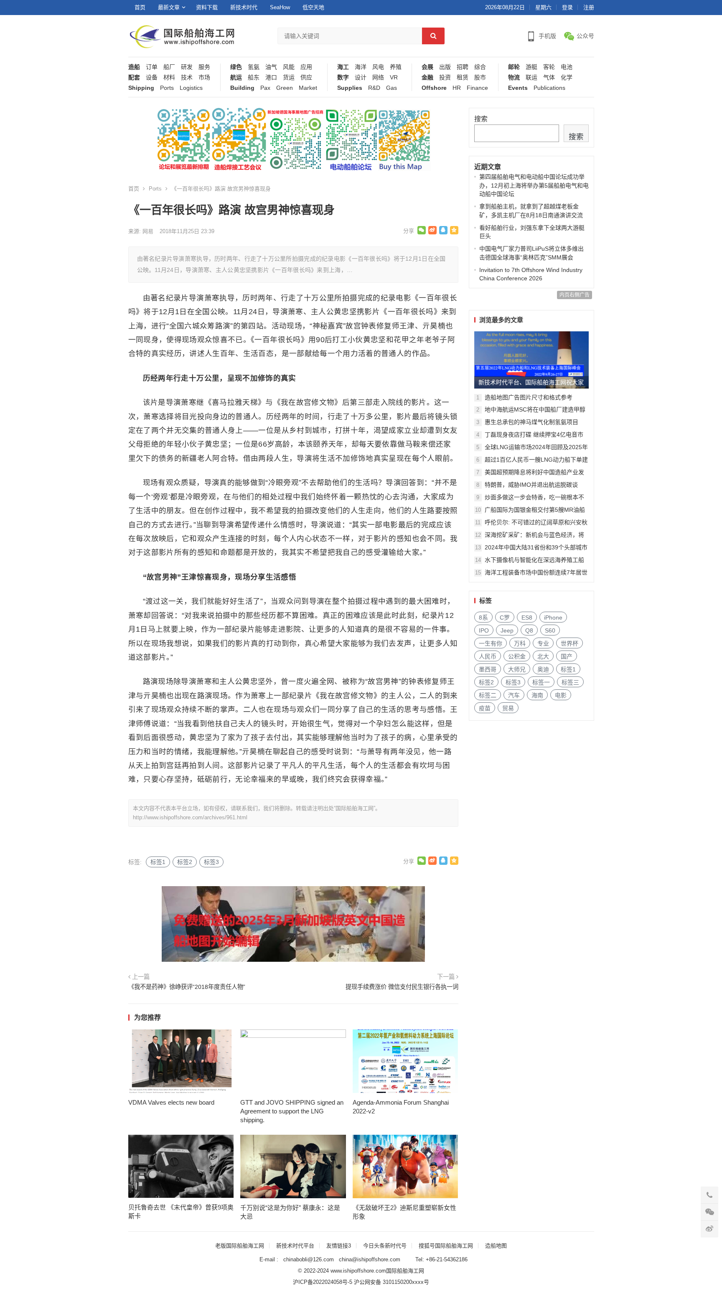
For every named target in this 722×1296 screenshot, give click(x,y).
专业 (543, 643)
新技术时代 (243, 7)
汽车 (514, 695)
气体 (549, 77)
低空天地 (313, 7)
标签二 (487, 695)
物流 (514, 77)
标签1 (157, 862)
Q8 (529, 630)
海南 (537, 695)
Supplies (349, 88)
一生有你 (490, 643)
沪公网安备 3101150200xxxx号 (391, 1282)
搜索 (481, 118)
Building (242, 88)
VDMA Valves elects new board (171, 1102)
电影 (561, 695)
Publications (549, 88)
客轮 (549, 67)
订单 (152, 67)
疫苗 (485, 708)
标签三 (570, 682)
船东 (253, 77)
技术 (187, 77)
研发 (187, 67)
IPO (484, 630)
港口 (271, 77)
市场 (204, 77)
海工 (343, 67)
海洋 (360, 67)
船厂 (169, 67)
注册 (588, 7)
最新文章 (169, 7)
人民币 (487, 656)
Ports (167, 88)
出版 (445, 67)
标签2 (184, 862)
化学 (566, 77)
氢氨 (253, 67)
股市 (480, 77)
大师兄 (517, 669)
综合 (480, 67)
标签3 (211, 862)
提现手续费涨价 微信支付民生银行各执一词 (402, 986)
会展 (427, 67)
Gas (391, 88)
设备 (152, 77)
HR (457, 88)
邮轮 (514, 67)
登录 (567, 7)
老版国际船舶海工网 (239, 1246)
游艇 (531, 67)
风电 (378, 67)
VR (394, 77)
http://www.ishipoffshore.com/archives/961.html (190, 817)
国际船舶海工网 (405, 1271)
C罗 (505, 617)
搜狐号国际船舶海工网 (446, 1246)
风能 (289, 67)
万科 (520, 643)
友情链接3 (338, 1246)
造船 (134, 67)
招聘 (462, 67)
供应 (306, 77)
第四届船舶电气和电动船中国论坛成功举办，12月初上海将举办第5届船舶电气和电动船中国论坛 (534, 185)
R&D (374, 88)
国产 (566, 656)
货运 (289, 77)
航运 (236, 77)
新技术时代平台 (295, 1246)
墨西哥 (487, 669)
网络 (378, 77)
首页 (140, 7)
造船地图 (496, 1246)
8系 (483, 617)
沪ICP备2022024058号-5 (322, 1282)
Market (308, 88)
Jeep (507, 630)
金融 (427, 77)
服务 (204, 67)
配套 (134, 77)
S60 (550, 630)
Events (518, 88)
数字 (343, 77)
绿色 (236, 67)
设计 (360, 77)
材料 (169, 77)
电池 (566, 67)
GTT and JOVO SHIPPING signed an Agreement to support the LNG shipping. (291, 1111)
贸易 (508, 708)
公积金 (517, 656)
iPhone (553, 617)
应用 (306, 67)
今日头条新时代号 (385, 1246)
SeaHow (280, 7)
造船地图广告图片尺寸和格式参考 (528, 397)
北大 (543, 656)
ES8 (526, 617)
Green (284, 88)
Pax (265, 88)
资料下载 (207, 7)
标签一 (541, 682)
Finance (477, 88)
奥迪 (543, 669)
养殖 (396, 67)
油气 (271, 67)
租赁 (462, 77)
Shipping (141, 88)
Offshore (434, 88)
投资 (445, 77)
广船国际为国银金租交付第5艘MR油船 (535, 509)
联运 (531, 77)
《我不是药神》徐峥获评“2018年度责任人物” (186, 986)
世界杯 (569, 643)
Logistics (191, 88)
